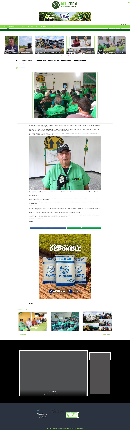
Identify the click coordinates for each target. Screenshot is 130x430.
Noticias (18, 26)
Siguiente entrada (106, 334)
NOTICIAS (31, 303)
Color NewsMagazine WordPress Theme (69, 428)
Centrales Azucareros (44, 26)
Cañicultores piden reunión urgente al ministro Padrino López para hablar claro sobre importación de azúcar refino (48, 53)
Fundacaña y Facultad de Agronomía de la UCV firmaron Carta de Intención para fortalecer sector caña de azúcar (17, 53)
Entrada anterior (23, 334)
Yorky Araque (22, 67)
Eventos (36, 26)
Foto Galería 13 (52, 391)
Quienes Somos (11, 26)
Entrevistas (30, 26)
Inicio (5, 26)
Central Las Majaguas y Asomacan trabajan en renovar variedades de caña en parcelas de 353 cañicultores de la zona (111, 53)
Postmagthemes (80, 428)
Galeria (52, 26)
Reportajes (24, 26)
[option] (54, 30)
